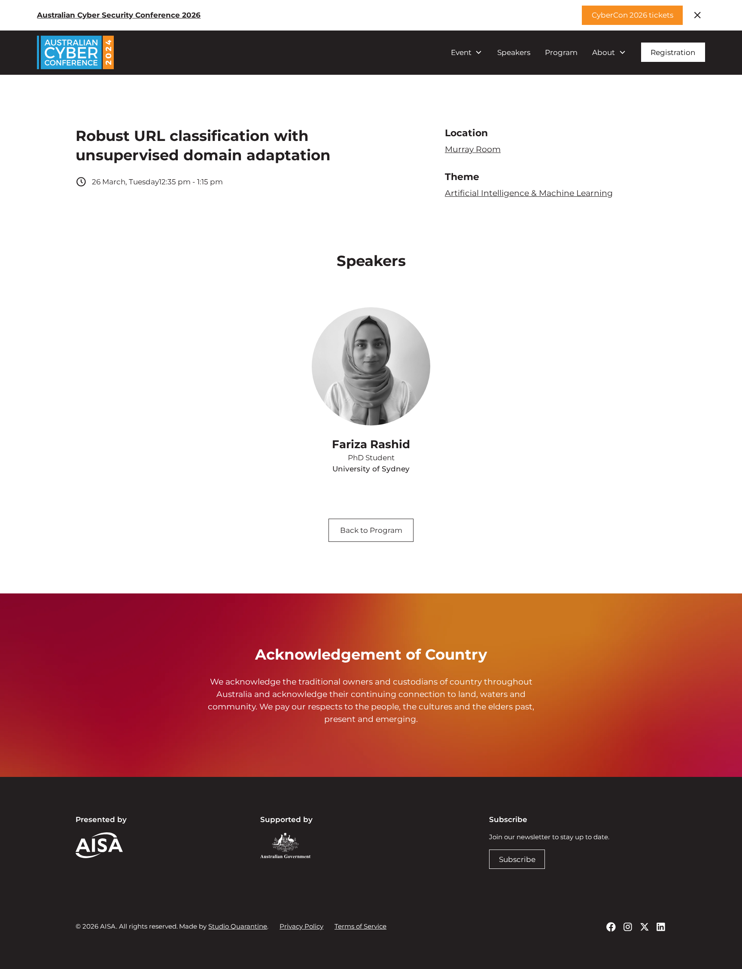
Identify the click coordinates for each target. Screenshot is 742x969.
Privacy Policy (301, 926)
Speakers (513, 52)
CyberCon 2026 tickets (632, 14)
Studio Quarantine (237, 926)
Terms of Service (360, 926)
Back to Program (371, 530)
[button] (466, 52)
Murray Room (473, 149)
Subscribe (517, 859)
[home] (75, 52)
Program (561, 52)
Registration (673, 52)
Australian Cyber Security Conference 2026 (119, 14)
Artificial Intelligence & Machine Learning (529, 193)
